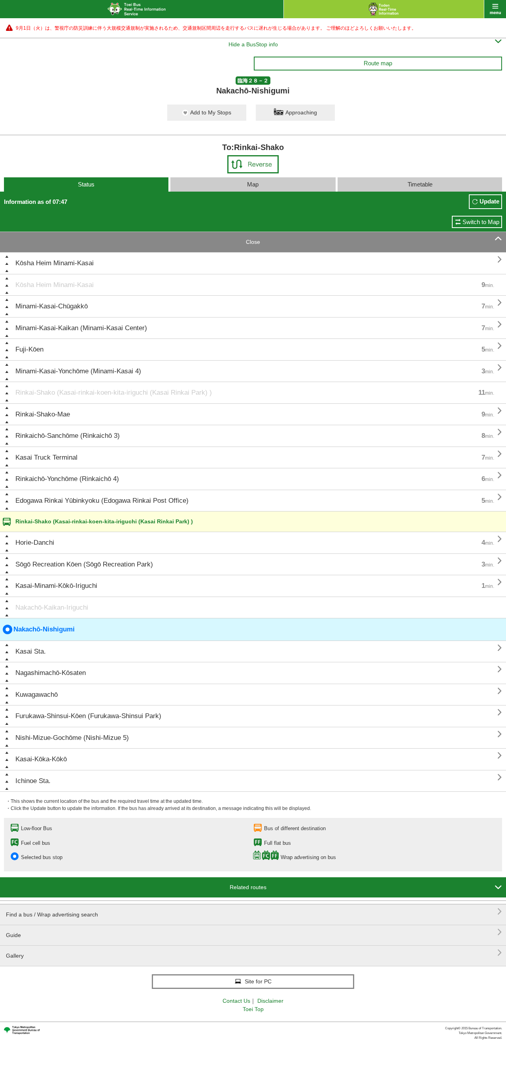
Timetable (420, 184)
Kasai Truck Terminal (46, 457)
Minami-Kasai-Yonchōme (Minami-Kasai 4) (78, 371)
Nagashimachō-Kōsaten (50, 673)
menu (495, 9)
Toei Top (253, 1009)
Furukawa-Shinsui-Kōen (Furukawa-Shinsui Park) (88, 716)
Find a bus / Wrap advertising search (254, 911)
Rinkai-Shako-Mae (42, 414)
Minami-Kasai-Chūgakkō (51, 306)
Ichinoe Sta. (33, 781)
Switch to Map (481, 222)
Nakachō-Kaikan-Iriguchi (51, 607)
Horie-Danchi (34, 542)
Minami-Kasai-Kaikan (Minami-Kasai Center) (81, 328)
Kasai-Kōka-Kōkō (41, 759)
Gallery (254, 953)
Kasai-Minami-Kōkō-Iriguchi (56, 585)
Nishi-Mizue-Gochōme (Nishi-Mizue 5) (72, 737)
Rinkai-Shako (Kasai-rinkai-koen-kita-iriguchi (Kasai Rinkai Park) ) (113, 392)
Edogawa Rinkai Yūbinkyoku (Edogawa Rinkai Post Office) (102, 500)
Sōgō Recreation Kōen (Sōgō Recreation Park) (84, 564)
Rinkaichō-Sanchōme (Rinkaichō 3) (67, 435)
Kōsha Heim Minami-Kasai (54, 263)
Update (489, 201)
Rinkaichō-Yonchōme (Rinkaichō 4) (67, 479)
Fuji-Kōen (29, 349)
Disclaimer (270, 1001)
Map (253, 184)
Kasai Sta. (30, 651)
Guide (254, 932)
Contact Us (236, 1001)
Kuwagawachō (36, 694)
